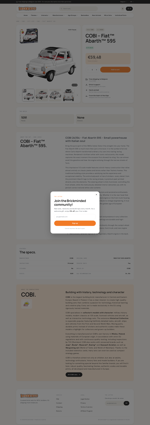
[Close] (96, 194)
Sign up (75, 223)
